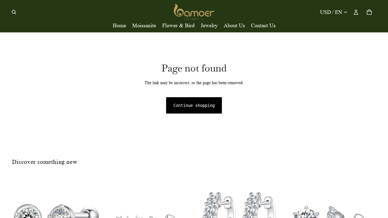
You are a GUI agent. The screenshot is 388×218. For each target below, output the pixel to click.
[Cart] (369, 12)
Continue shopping (194, 105)
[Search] (14, 12)
